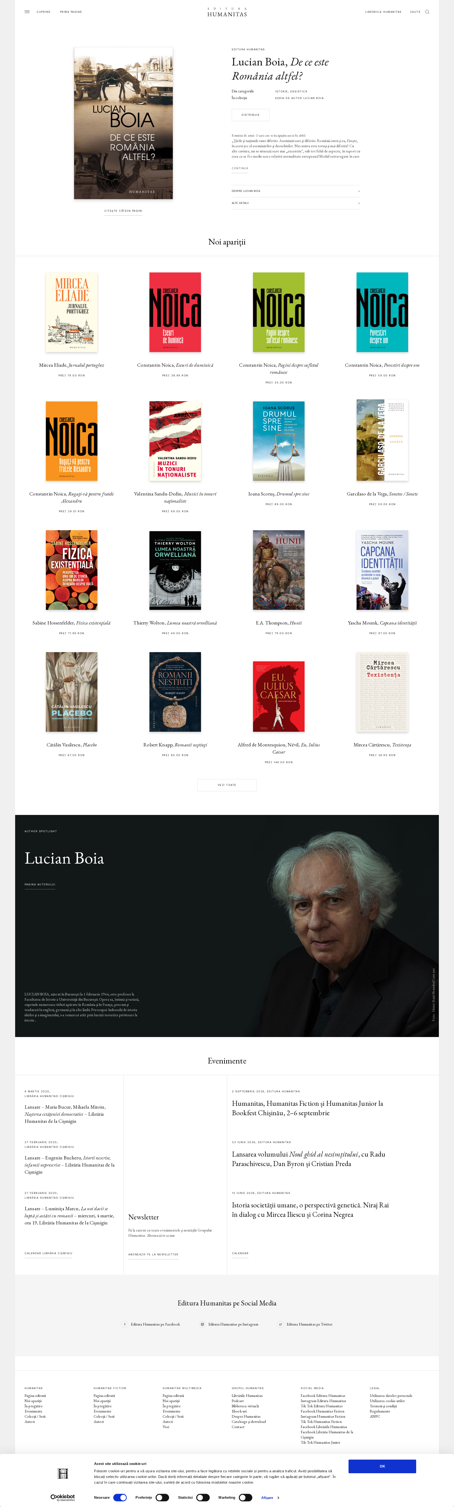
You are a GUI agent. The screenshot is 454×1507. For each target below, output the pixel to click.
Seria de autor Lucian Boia (299, 98)
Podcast (238, 1400)
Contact (238, 1426)
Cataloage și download (249, 1421)
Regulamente (380, 1411)
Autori (30, 1421)
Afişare (267, 1498)
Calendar (240, 1253)
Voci (166, 1426)
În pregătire (34, 1406)
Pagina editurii (35, 1395)
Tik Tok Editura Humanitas (322, 1406)
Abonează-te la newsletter (153, 1254)
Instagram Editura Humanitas (323, 1400)
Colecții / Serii (35, 1416)
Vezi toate (227, 785)
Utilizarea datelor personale (391, 1395)
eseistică (298, 91)
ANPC (375, 1416)
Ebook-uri (239, 1411)
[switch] (162, 1497)
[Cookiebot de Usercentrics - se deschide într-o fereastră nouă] (62, 1497)
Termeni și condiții (383, 1406)
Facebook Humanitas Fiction (322, 1411)
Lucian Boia (258, 61)
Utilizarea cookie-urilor (387, 1400)
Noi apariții (33, 1400)
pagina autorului (40, 884)
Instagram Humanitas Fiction (323, 1416)
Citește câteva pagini (123, 210)
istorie (281, 91)
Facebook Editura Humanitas (323, 1395)
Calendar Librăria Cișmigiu (48, 1253)
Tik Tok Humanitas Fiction (321, 1421)
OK (382, 1466)
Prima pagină (71, 12)
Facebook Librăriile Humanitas (324, 1426)
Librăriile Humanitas (383, 12)
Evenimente (34, 1411)
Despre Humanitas (246, 1416)
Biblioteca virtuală (245, 1406)
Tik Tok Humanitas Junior (320, 1442)
